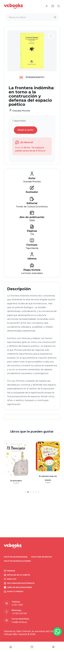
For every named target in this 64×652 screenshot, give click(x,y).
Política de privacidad (16, 557)
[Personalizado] (53, 647)
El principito (16, 481)
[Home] (10, 647)
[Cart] (32, 647)
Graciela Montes (21, 110)
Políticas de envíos (41, 557)
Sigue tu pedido (15, 591)
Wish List (12, 579)
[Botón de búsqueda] (55, 17)
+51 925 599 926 (19, 613)
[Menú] (58, 6)
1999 (32, 220)
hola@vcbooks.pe (19, 622)
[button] (51, 36)
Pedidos (11, 571)
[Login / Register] (47, 6)
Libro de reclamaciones (19, 587)
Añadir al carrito (25, 130)
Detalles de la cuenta (18, 575)
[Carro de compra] (52, 6)
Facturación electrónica (21, 583)
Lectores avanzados (32, 273)
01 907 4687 (17, 605)
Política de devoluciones (17, 561)
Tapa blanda (32, 248)
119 (32, 234)
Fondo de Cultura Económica (32, 206)
